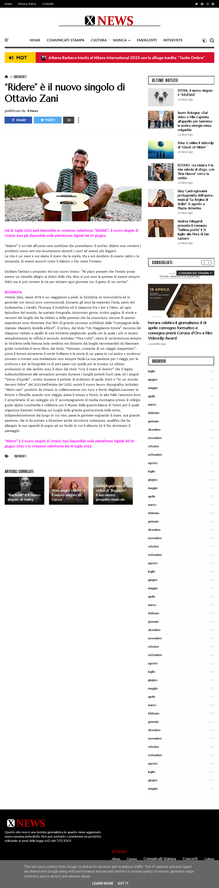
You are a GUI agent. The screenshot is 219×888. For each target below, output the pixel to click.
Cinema (132, 859)
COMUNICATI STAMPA (65, 40)
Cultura (209, 859)
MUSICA (120, 40)
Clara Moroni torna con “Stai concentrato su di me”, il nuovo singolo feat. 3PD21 (115, 58)
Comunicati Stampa (160, 859)
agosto (153, 463)
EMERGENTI (147, 40)
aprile (151, 396)
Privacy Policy (27, 3)
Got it (123, 883)
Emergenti (20, 77)
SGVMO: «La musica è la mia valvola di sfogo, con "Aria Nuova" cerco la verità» (196, 171)
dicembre (154, 429)
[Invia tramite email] (68, 120)
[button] (204, 40)
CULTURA (99, 40)
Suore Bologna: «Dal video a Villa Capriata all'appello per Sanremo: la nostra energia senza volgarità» (195, 121)
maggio (153, 388)
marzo (152, 404)
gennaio (153, 421)
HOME (35, 40)
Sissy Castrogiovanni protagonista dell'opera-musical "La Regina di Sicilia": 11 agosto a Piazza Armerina (196, 199)
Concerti (190, 859)
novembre (155, 438)
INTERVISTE (173, 40)
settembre (155, 455)
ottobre (153, 446)
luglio (151, 371)
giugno (152, 379)
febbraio (153, 413)
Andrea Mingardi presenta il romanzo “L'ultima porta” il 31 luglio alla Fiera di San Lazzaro (193, 229)
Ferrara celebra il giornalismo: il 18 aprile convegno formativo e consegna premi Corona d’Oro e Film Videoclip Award (180, 330)
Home (8, 3)
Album (116, 859)
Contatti (47, 3)
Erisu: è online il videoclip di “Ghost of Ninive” (196, 145)
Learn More (102, 883)
